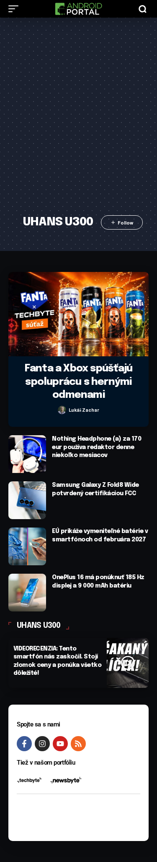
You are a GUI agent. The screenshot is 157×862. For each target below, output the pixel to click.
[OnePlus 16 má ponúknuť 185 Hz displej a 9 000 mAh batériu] (27, 592)
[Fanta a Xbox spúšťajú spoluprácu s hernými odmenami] (78, 314)
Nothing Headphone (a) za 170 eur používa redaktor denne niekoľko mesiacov (96, 447)
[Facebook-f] (24, 743)
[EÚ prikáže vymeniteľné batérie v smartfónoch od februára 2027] (27, 546)
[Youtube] (60, 743)
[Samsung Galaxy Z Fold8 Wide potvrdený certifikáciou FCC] (27, 500)
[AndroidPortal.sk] (78, 9)
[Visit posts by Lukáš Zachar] (62, 410)
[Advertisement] (78, 121)
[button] (15, 8)
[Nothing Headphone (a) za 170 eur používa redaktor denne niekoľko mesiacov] (27, 454)
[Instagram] (42, 743)
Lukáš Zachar (84, 410)
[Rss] (78, 743)
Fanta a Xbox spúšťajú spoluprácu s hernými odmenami (78, 381)
